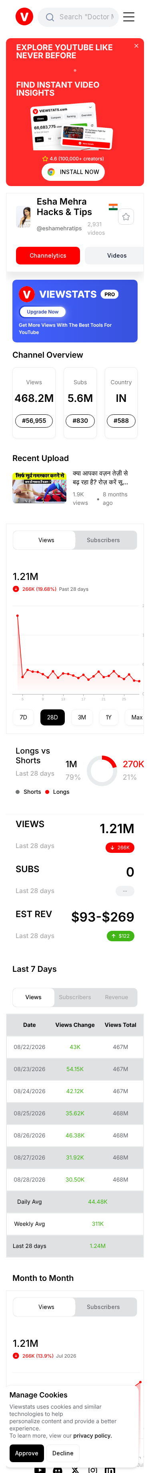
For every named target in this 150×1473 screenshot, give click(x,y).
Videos (117, 255)
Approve (26, 1453)
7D (23, 717)
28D (52, 717)
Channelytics (48, 255)
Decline (63, 1453)
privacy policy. (92, 1435)
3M (82, 717)
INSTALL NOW (79, 171)
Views (46, 540)
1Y (109, 717)
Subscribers (103, 540)
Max (137, 717)
